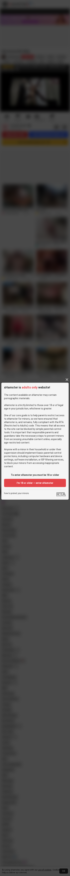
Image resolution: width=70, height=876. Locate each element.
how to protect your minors (16, 493)
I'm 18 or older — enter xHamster (35, 483)
